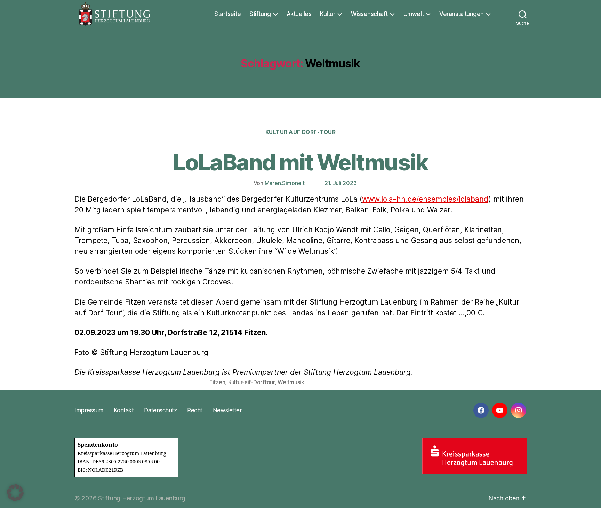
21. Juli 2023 (340, 182)
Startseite (227, 13)
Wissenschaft (369, 13)
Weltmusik (291, 382)
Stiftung (260, 13)
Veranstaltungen (461, 13)
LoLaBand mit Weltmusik (300, 162)
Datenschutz (160, 410)
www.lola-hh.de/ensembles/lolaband (425, 199)
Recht (194, 410)
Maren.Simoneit (285, 182)
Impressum (88, 410)
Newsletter (227, 410)
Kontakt (124, 410)
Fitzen (217, 382)
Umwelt (413, 13)
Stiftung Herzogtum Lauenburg (141, 498)
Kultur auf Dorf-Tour (300, 132)
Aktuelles (299, 13)
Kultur (327, 13)
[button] (15, 492)
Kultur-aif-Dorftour (251, 382)
